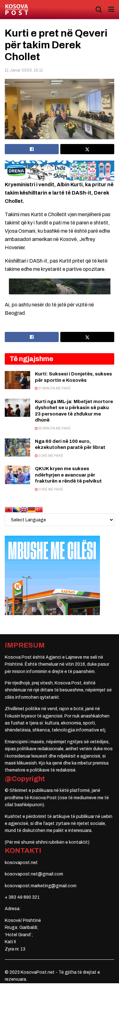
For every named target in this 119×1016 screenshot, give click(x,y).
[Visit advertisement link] (59, 171)
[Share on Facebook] (32, 149)
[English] (24, 509)
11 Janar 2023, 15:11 (24, 70)
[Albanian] (8, 509)
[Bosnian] (16, 509)
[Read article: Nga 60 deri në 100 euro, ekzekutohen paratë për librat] (17, 447)
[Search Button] (99, 9)
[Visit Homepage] (17, 10)
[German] (31, 509)
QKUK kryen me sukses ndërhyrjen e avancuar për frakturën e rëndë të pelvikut (68, 475)
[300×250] (52, 575)
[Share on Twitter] (87, 149)
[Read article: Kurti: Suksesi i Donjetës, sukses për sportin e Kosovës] (17, 380)
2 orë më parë (50, 455)
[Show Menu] (111, 9)
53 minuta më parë (54, 428)
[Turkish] (39, 509)
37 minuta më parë (54, 388)
